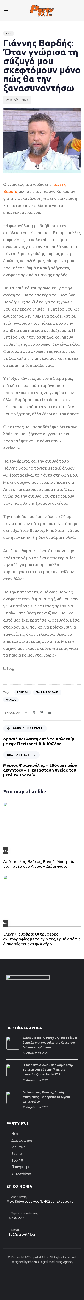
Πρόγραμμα (20, 1167)
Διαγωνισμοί (21, 1140)
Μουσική (18, 1147)
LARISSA (22, 692)
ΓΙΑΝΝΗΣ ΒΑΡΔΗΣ (47, 692)
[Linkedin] (49, 712)
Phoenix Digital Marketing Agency (50, 1262)
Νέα (9, 33)
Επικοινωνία (21, 1173)
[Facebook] (26, 712)
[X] (34, 712)
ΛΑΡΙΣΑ (11, 699)
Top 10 (17, 1160)
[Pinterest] (41, 712)
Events (17, 1153)
